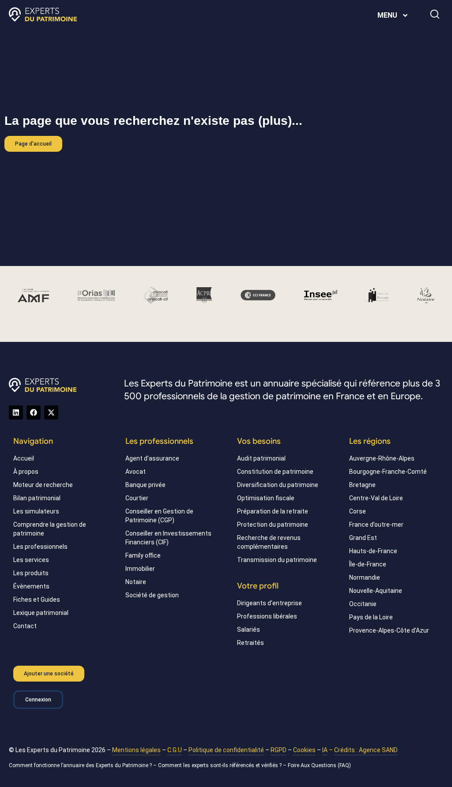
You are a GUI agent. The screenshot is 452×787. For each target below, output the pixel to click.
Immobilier (140, 568)
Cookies (304, 749)
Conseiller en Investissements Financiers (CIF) (168, 538)
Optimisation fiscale (265, 498)
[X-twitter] (51, 412)
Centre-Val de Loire (376, 498)
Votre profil (258, 586)
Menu (387, 15)
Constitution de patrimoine (275, 471)
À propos (25, 471)
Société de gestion (152, 595)
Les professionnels (40, 546)
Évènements (31, 586)
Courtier (136, 498)
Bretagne (362, 484)
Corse (357, 511)
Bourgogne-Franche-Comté (388, 471)
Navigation (33, 441)
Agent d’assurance (152, 458)
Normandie (364, 577)
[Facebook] (33, 412)
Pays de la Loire (371, 617)
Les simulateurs (36, 511)
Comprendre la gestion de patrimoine (49, 529)
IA (325, 749)
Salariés (248, 629)
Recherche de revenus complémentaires (269, 542)
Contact (25, 626)
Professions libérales (267, 616)
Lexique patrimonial (40, 612)
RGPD (278, 749)
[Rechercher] (435, 14)
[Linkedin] (16, 412)
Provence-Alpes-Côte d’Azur (389, 630)
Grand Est (363, 537)
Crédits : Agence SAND (366, 749)
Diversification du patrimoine (277, 484)
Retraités (250, 642)
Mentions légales (136, 749)
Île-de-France (367, 564)
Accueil (23, 458)
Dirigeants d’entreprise (269, 603)
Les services (31, 559)
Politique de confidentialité (226, 749)
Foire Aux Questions (312, 765)
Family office (143, 555)
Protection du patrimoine (272, 524)
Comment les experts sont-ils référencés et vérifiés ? (220, 765)
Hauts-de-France (373, 551)
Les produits (31, 573)
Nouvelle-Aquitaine (375, 590)
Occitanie (363, 603)
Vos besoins (259, 441)
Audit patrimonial (261, 458)
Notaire (135, 581)
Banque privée (145, 484)
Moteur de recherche (43, 484)
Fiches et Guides (36, 599)
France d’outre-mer (376, 524)
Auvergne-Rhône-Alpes (381, 458)
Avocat (135, 471)
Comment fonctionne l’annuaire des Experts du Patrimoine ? (80, 765)
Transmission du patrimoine (277, 559)
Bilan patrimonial (36, 498)
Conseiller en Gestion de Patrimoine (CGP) (159, 516)
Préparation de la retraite (272, 511)
